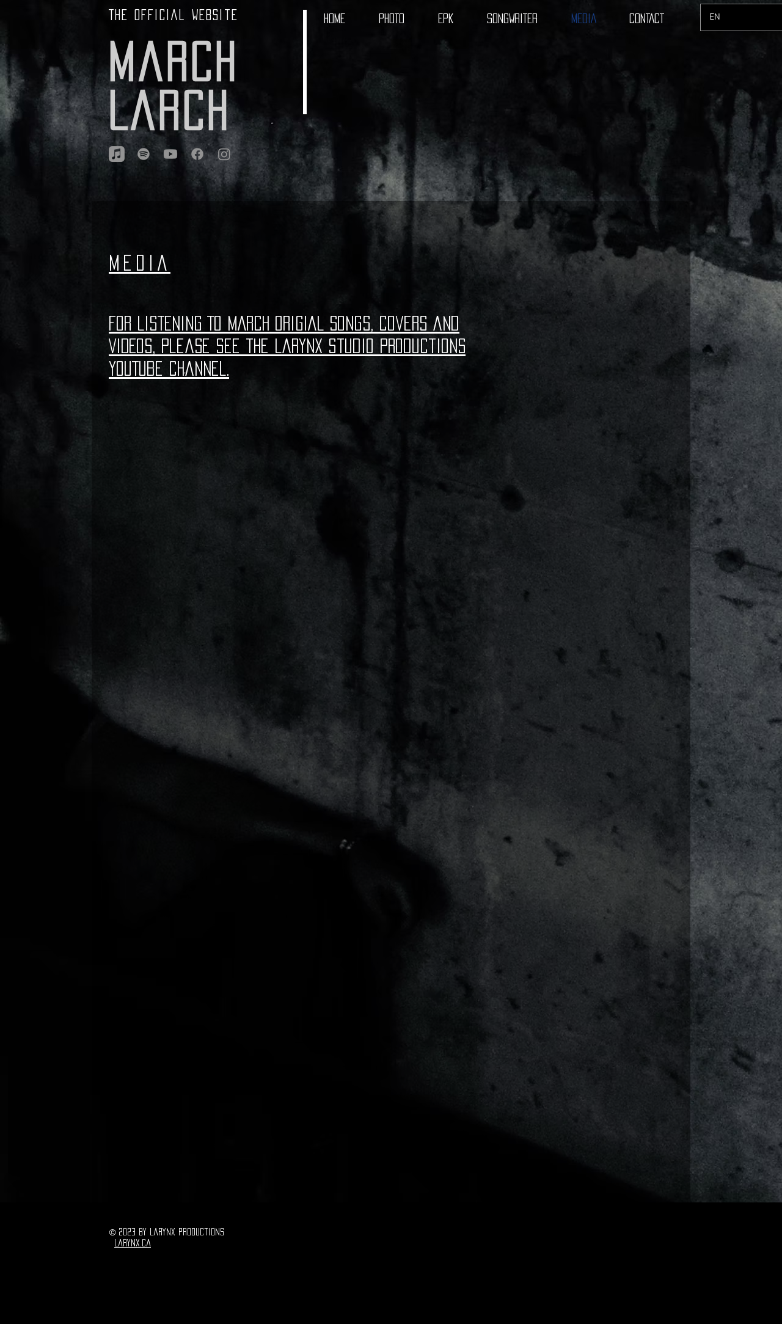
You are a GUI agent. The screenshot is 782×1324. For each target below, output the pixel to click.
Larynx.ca (132, 1242)
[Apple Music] (117, 154)
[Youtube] (170, 154)
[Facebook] (197, 154)
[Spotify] (144, 154)
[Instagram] (224, 154)
